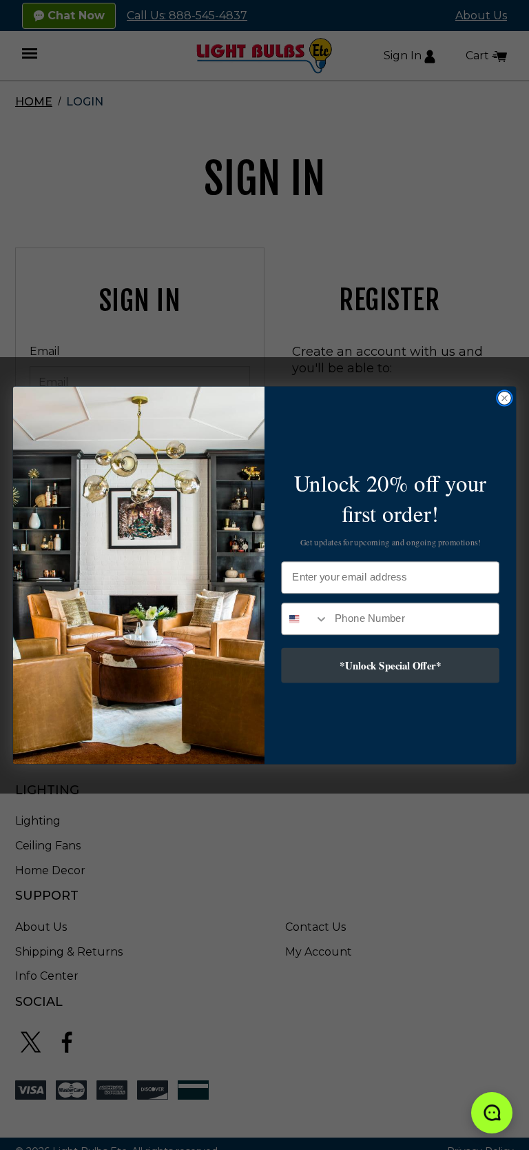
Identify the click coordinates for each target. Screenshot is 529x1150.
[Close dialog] (504, 398)
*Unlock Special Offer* (390, 664)
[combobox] (305, 618)
